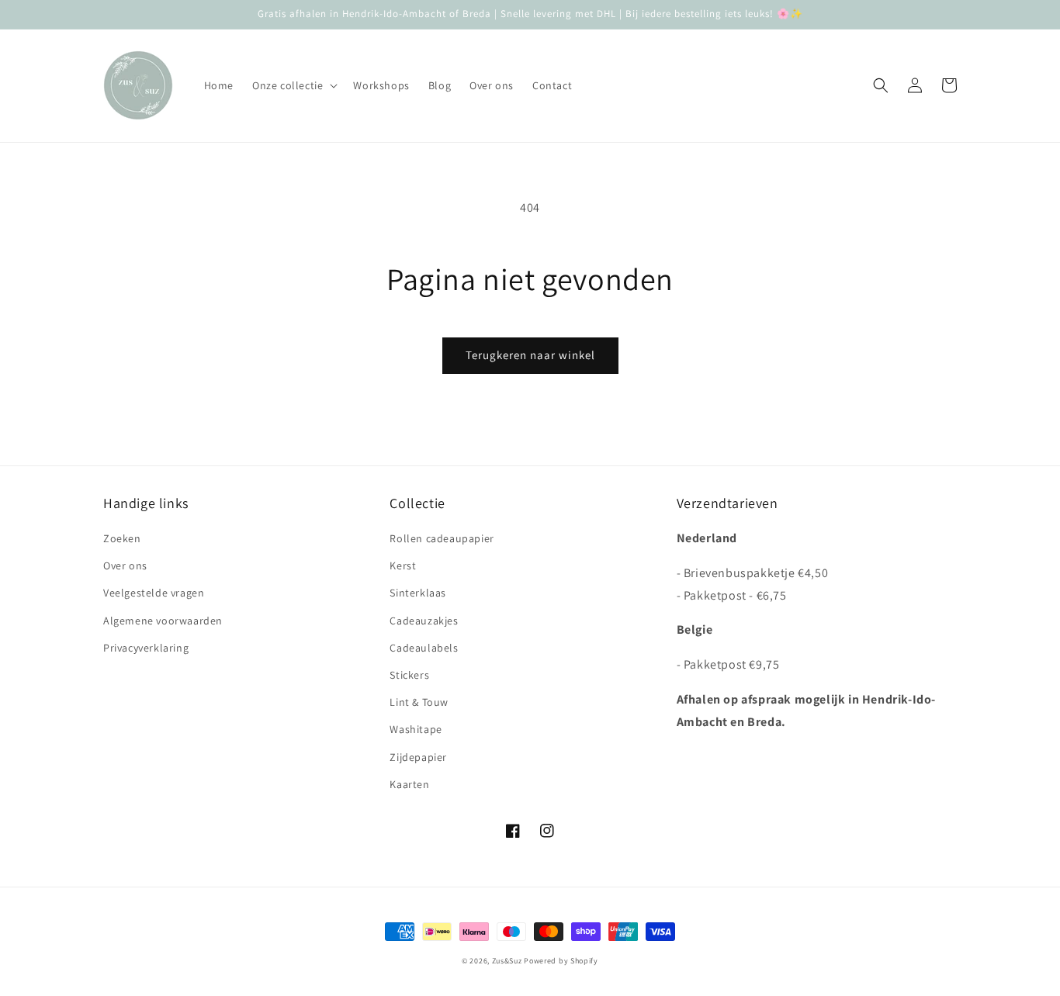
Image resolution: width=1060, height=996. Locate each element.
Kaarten (409, 784)
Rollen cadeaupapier (442, 538)
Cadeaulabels (424, 648)
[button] (293, 85)
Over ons (125, 565)
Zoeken (122, 538)
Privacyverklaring (146, 648)
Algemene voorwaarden (163, 621)
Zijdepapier (418, 757)
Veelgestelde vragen (153, 593)
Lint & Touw (419, 702)
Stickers (409, 675)
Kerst (403, 565)
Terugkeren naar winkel (530, 355)
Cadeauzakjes (424, 621)
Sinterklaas (418, 593)
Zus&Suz (507, 961)
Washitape (416, 729)
